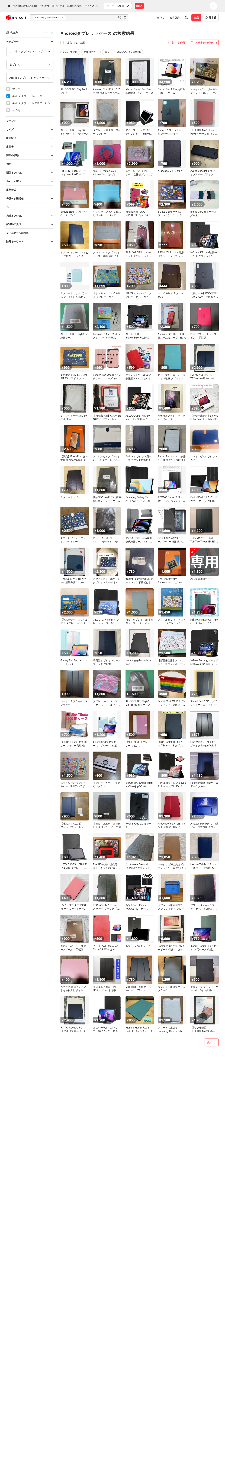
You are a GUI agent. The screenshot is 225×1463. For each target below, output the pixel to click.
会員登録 (174, 17)
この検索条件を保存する (205, 42)
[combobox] (79, 17)
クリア (49, 32)
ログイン (160, 17)
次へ (209, 1042)
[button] (63, 17)
